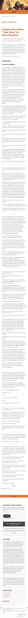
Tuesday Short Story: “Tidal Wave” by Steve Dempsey (13, 32)
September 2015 (7, 596)
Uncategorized (11, 39)
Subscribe (7, 516)
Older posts (14, 496)
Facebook (6, 601)
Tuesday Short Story (16, 41)
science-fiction (20, 39)
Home (3, 16)
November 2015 (6, 593)
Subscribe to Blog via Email (12, 505)
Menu (14, 12)
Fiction (18, 38)
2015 (8, 16)
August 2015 (6, 597)
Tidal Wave (9, 41)
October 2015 (6, 594)
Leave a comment (8, 488)
